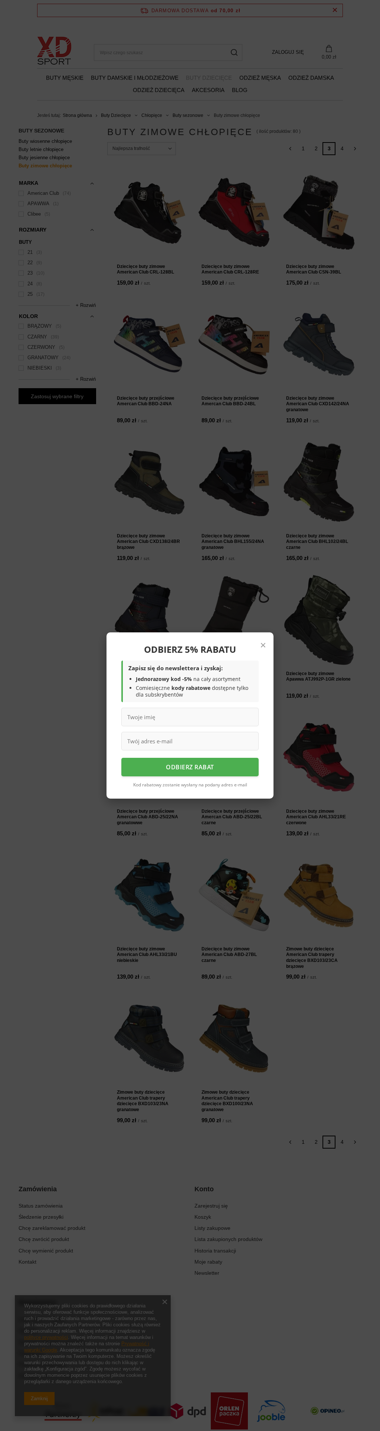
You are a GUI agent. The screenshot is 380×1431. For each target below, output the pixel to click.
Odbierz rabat (190, 767)
